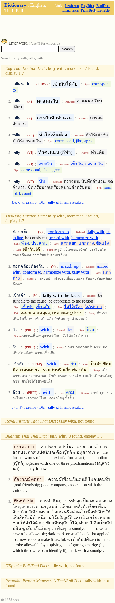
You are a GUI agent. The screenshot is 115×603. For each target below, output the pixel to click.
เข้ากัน (77, 164)
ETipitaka (70, 10)
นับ (42, 181)
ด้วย (90, 330)
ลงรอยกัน (94, 164)
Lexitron (72, 5)
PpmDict (88, 10)
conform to (58, 231)
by (70, 330)
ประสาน (39, 243)
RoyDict (87, 5)
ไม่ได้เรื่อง (73, 306)
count (26, 193)
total (16, 193)
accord (59, 237)
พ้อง (25, 243)
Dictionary (15, 5)
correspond (64, 141)
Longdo (103, 10)
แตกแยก (68, 243)
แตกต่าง (86, 243)
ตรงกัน (45, 163)
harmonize (84, 237)
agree (88, 141)
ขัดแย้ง (102, 243)
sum (107, 187)
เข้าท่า (27, 306)
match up (70, 266)
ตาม (70, 392)
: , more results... (48, 202)
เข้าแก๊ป (43, 306)
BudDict (103, 5)
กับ (73, 364)
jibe (79, 141)
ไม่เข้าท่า (93, 306)
